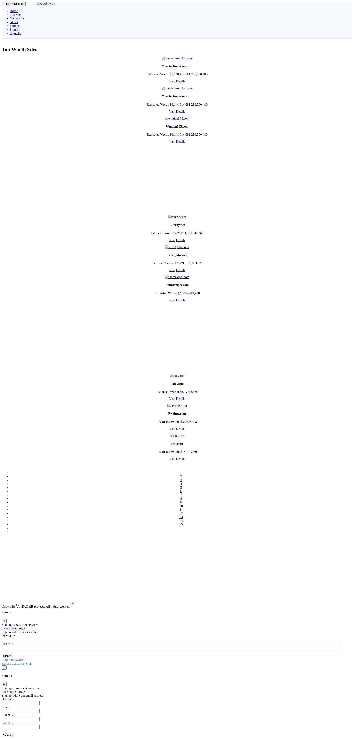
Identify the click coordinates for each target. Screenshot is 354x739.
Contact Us (17, 18)
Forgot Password (13, 659)
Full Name (8, 715)
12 (181, 513)
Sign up (7, 735)
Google (20, 628)
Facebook (8, 628)
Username (8, 699)
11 (181, 509)
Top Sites (16, 14)
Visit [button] (172, 81)
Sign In (14, 29)
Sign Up (15, 33)
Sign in (7, 655)
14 (181, 520)
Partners (15, 25)
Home (14, 11)
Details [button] (180, 81)
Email (5, 707)
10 (181, 506)
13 (181, 517)
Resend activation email (17, 663)
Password (8, 723)
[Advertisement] (177, 179)
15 (181, 524)
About (14, 22)
